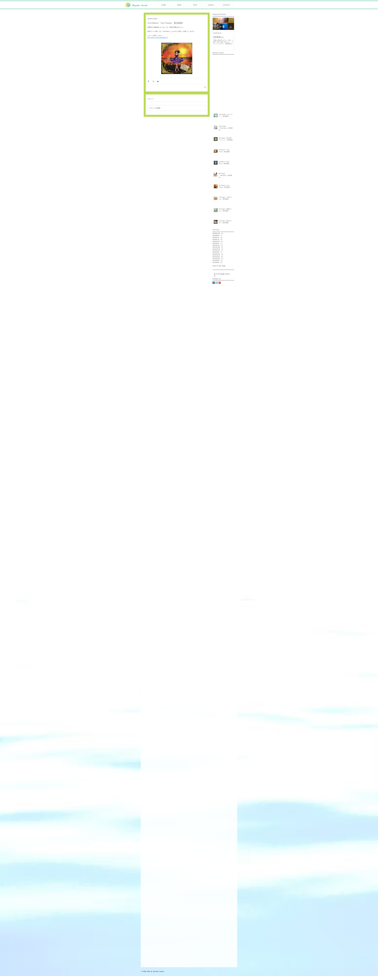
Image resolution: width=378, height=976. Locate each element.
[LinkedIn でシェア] (158, 81)
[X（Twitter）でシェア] (153, 81)
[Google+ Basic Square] (219, 283)
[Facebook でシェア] (148, 81)
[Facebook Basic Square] (214, 283)
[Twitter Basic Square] (216, 283)
